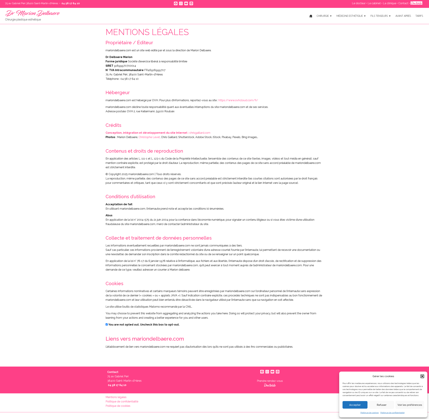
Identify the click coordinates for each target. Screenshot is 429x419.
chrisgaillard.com (158, 132)
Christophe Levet (149, 137)
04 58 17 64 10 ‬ (71, 3)
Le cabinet (374, 3)
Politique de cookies (369, 412)
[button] (422, 376)
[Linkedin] (191, 3)
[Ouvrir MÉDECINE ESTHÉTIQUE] (365, 16)
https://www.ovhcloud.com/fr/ (238, 100)
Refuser (381, 404)
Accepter (355, 404)
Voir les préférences (409, 404)
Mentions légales (116, 397)
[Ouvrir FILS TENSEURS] (390, 16)
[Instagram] (181, 3)
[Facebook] (175, 3)
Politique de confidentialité (392, 412)
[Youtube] (186, 3)
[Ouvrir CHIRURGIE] (331, 16)
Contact (403, 3)
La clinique (389, 3)
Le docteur (358, 3)
